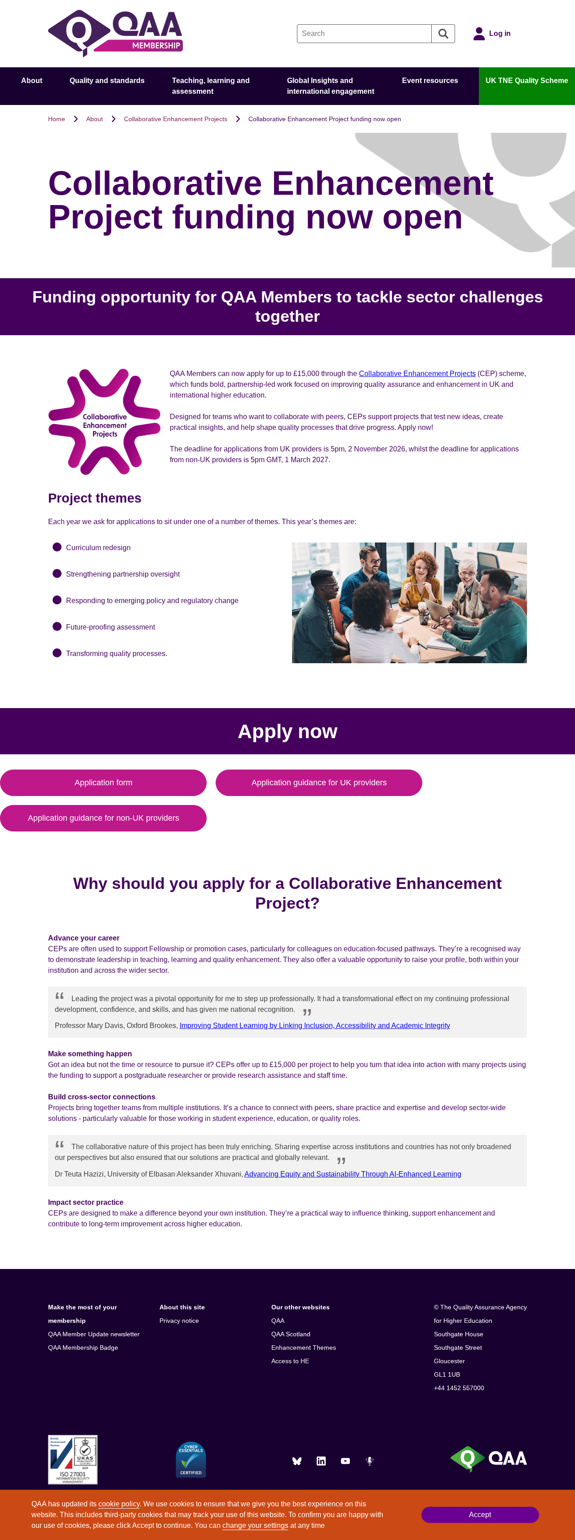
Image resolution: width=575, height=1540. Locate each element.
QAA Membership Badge (83, 1347)
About (31, 80)
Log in (500, 33)
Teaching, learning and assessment (211, 86)
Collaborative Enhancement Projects (175, 118)
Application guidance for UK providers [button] (319, 782)
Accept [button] (480, 1514)
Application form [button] (104, 782)
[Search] (443, 33)
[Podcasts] (369, 1461)
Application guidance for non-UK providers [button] (103, 818)
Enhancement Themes (303, 1347)
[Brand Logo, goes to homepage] (115, 33)
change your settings (255, 1525)
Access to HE (290, 1361)
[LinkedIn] (321, 1461)
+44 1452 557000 (459, 1387)
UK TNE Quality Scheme (527, 80)
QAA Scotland (290, 1334)
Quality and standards (107, 80)
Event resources (430, 80)
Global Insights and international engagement (330, 86)
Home (56, 118)
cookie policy (119, 1504)
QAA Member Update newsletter (94, 1334)
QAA (277, 1320)
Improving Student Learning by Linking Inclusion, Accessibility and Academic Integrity (315, 1025)
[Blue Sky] (296, 1461)
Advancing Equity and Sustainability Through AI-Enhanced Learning (352, 1174)
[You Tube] (345, 1461)
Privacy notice (179, 1320)
